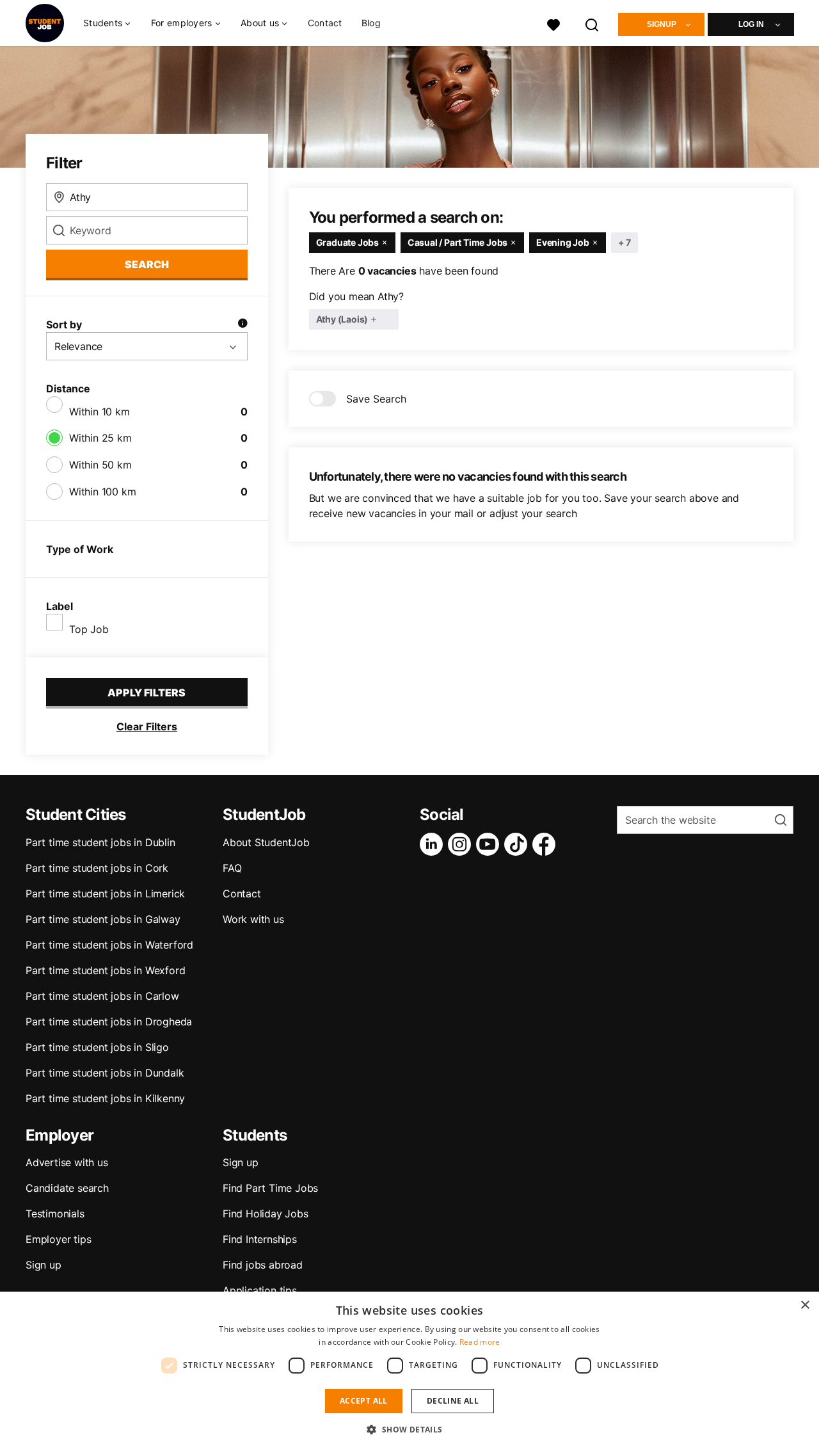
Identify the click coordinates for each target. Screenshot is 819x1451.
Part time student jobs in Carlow (102, 996)
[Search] (592, 23)
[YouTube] (490, 844)
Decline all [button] (453, 1400)
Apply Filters (146, 692)
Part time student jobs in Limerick (105, 893)
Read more (479, 1341)
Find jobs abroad (263, 1264)
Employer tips (58, 1239)
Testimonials (55, 1213)
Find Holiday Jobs (265, 1213)
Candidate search (67, 1188)
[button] (409, 1429)
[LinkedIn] (434, 844)
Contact (325, 22)
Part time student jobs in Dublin (100, 842)
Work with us (253, 919)
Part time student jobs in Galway (103, 919)
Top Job (89, 629)
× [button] (804, 1305)
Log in (751, 24)
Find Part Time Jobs (270, 1188)
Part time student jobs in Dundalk (105, 1072)
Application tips (260, 1290)
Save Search (376, 398)
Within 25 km (100, 437)
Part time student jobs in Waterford (109, 944)
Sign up (43, 1264)
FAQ (232, 868)
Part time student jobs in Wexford (105, 970)
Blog (371, 22)
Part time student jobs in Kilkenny (105, 1098)
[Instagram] (462, 844)
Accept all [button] (364, 1400)
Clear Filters (146, 726)
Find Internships (260, 1239)
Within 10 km (99, 411)
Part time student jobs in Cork (97, 868)
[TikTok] (518, 844)
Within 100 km (102, 491)
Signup (661, 24)
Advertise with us (67, 1162)
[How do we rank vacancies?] (242, 324)
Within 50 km (100, 464)
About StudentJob (266, 842)
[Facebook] (546, 844)
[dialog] (409, 1371)
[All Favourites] (553, 23)
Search (147, 264)
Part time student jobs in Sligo (97, 1047)
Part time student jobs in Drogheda (109, 1021)
